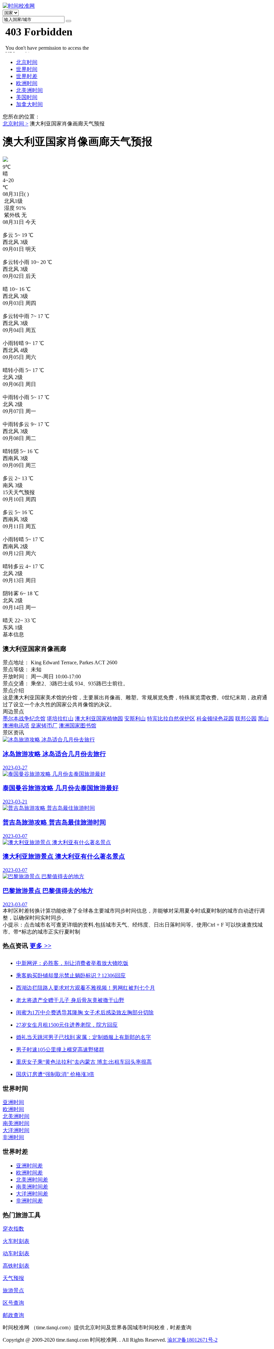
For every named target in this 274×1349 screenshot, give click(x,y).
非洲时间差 (29, 1201)
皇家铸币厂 (44, 725)
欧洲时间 (26, 83)
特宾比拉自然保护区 (171, 718)
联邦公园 (246, 718)
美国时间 (26, 97)
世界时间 (26, 69)
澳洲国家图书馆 (77, 725)
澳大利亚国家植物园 (99, 718)
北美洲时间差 (32, 1180)
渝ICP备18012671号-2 (192, 1340)
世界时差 (26, 76)
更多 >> (40, 945)
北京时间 (26, 62)
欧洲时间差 (29, 1172)
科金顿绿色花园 (215, 718)
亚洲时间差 (29, 1165)
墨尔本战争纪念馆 (24, 718)
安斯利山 (135, 718)
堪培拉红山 (60, 718)
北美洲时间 (29, 90)
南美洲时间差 (32, 1187)
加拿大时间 (29, 104)
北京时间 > (15, 123)
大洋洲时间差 (32, 1194)
